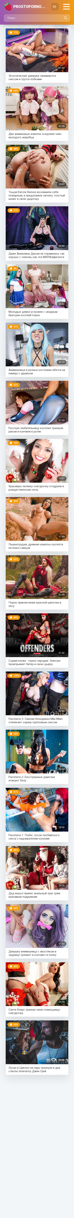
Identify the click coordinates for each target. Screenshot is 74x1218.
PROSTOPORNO (30, 6)
